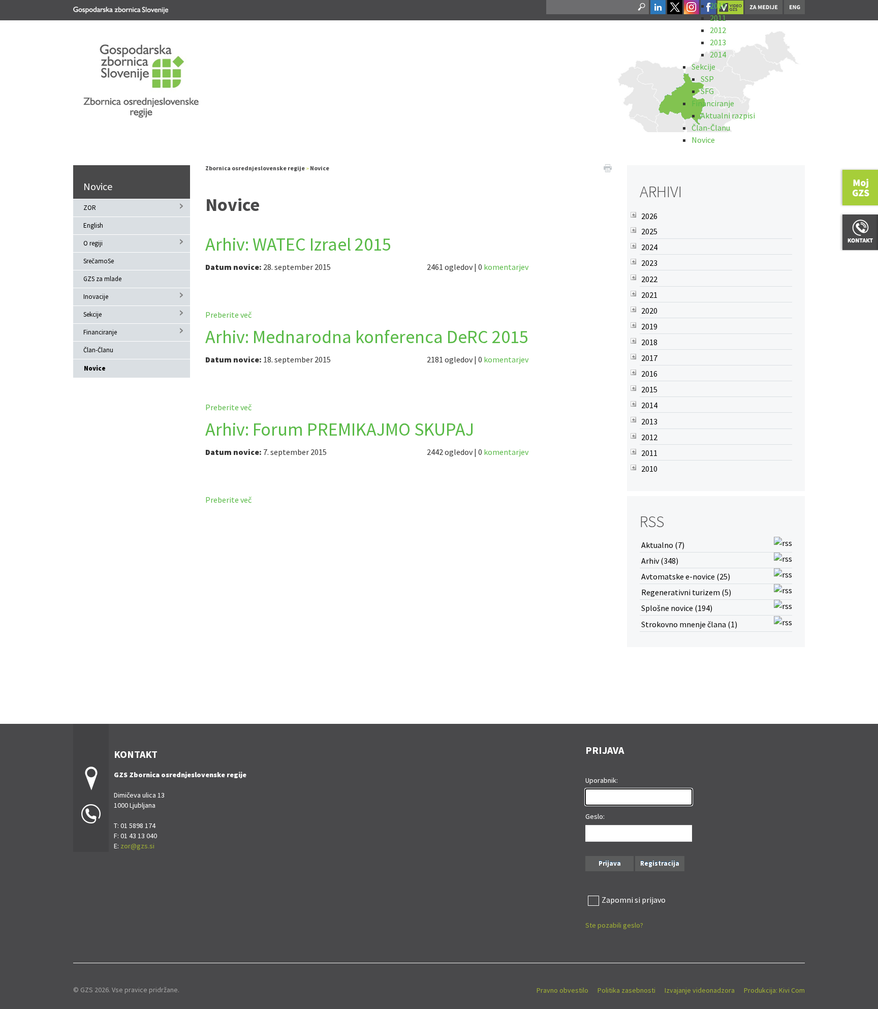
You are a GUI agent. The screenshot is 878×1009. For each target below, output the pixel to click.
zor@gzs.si (137, 845)
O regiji (93, 243)
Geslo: (595, 816)
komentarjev (506, 267)
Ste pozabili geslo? (614, 925)
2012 (718, 30)
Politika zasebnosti (626, 990)
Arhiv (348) (659, 561)
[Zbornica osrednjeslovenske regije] (120, 8)
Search (641, 7)
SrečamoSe (98, 261)
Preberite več (228, 315)
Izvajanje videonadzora (700, 990)
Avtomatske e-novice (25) (685, 576)
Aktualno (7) (662, 545)
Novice (703, 140)
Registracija (659, 863)
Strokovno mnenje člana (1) (689, 624)
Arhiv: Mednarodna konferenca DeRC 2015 (366, 336)
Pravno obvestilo (562, 990)
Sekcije (703, 67)
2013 (718, 42)
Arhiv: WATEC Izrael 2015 (298, 244)
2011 (718, 18)
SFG (707, 91)
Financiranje (713, 103)
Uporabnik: (601, 780)
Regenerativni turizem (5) (686, 592)
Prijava (610, 863)
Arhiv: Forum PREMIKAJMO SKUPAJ (339, 429)
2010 (718, 6)
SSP (707, 79)
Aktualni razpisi (728, 115)
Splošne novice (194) (676, 608)
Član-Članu (711, 128)
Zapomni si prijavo (634, 900)
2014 (718, 54)
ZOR (89, 207)
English (93, 225)
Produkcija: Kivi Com (774, 990)
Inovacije (95, 296)
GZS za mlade (102, 278)
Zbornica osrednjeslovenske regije (255, 168)
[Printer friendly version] (608, 167)
